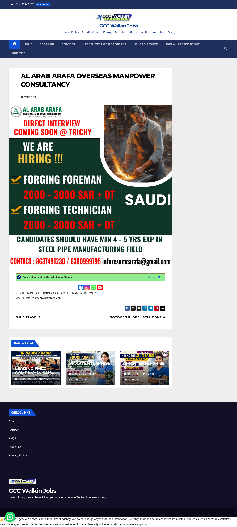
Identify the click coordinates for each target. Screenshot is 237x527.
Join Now (157, 277)
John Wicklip (45, 379)
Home (28, 44)
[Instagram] (87, 287)
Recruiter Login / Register (105, 44)
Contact (13, 429)
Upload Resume (146, 44)
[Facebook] (81, 287)
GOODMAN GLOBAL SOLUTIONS (136, 317)
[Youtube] (100, 287)
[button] (225, 48)
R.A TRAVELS (30, 317)
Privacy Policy (18, 455)
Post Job (47, 44)
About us (14, 421)
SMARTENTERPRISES (89, 365)
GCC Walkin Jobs (118, 26)
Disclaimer (15, 446)
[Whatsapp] (93, 287)
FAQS (12, 438)
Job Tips (18, 53)
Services (69, 44)
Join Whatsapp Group (183, 44)
